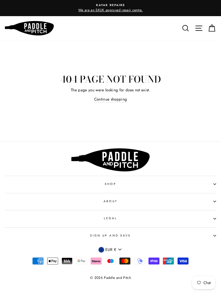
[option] (110, 8)
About (110, 201)
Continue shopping (110, 99)
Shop (110, 184)
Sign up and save (110, 235)
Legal (110, 218)
